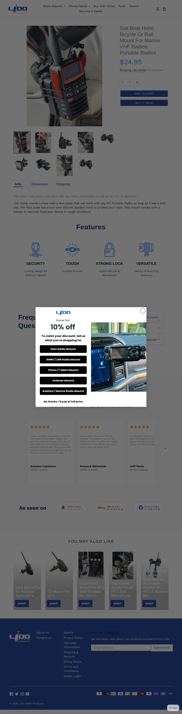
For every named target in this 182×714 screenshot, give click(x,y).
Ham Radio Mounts (63, 349)
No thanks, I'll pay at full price (63, 401)
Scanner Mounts (63, 380)
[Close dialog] (142, 310)
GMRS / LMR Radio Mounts (63, 359)
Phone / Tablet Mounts (63, 370)
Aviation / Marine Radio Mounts (63, 391)
